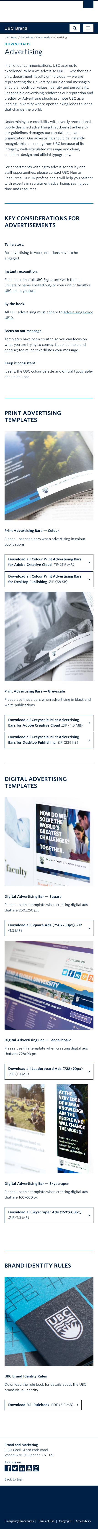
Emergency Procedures (19, 1521)
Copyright (65, 1521)
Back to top (14, 1479)
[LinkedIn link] (22, 1470)
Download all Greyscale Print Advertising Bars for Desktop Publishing (43, 740)
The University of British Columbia (36, 9)
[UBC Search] (88, 6)
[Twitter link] (15, 1470)
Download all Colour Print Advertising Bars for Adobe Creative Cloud (45, 562)
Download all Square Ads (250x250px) (45, 928)
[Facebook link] (8, 1470)
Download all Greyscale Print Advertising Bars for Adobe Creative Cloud (45, 722)
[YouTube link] (29, 1470)
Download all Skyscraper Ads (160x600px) (45, 1215)
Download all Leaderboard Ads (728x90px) (45, 1071)
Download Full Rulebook (40, 1405)
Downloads (43, 37)
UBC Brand (11, 37)
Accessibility (83, 1521)
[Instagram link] (36, 1470)
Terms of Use (46, 1521)
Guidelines (27, 37)
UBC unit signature (20, 291)
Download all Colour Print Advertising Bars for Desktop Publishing (45, 579)
